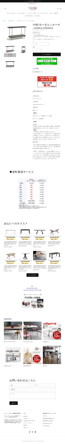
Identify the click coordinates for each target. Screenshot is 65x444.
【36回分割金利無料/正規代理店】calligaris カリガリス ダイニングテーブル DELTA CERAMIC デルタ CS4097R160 (10, 243)
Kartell (44, 366)
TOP (32, 286)
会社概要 (25, 416)
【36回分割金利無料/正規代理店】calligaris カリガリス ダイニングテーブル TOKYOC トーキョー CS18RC (10, 267)
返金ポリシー (26, 427)
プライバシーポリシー (28, 423)
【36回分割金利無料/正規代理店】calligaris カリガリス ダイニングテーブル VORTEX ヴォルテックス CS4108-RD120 (25, 267)
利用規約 (25, 425)
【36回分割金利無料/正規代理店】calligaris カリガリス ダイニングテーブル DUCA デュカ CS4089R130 (25, 243)
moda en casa (11, 20)
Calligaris (45, 341)
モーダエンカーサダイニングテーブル (32, 290)
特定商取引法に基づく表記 (29, 420)
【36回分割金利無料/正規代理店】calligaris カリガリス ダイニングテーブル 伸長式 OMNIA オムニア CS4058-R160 (54, 267)
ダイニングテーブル (9, 341)
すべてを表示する (32, 275)
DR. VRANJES (26, 366)
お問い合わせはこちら (38, 91)
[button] (5, 8)
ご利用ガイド (26, 418)
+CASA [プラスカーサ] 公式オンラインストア (30, 441)
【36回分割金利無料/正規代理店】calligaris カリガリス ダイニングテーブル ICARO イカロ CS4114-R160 (39, 243)
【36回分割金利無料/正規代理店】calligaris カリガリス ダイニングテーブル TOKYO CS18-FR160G (54, 243)
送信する (14, 403)
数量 (34, 47)
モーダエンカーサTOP (32, 288)
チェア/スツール (27, 341)
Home (4, 20)
